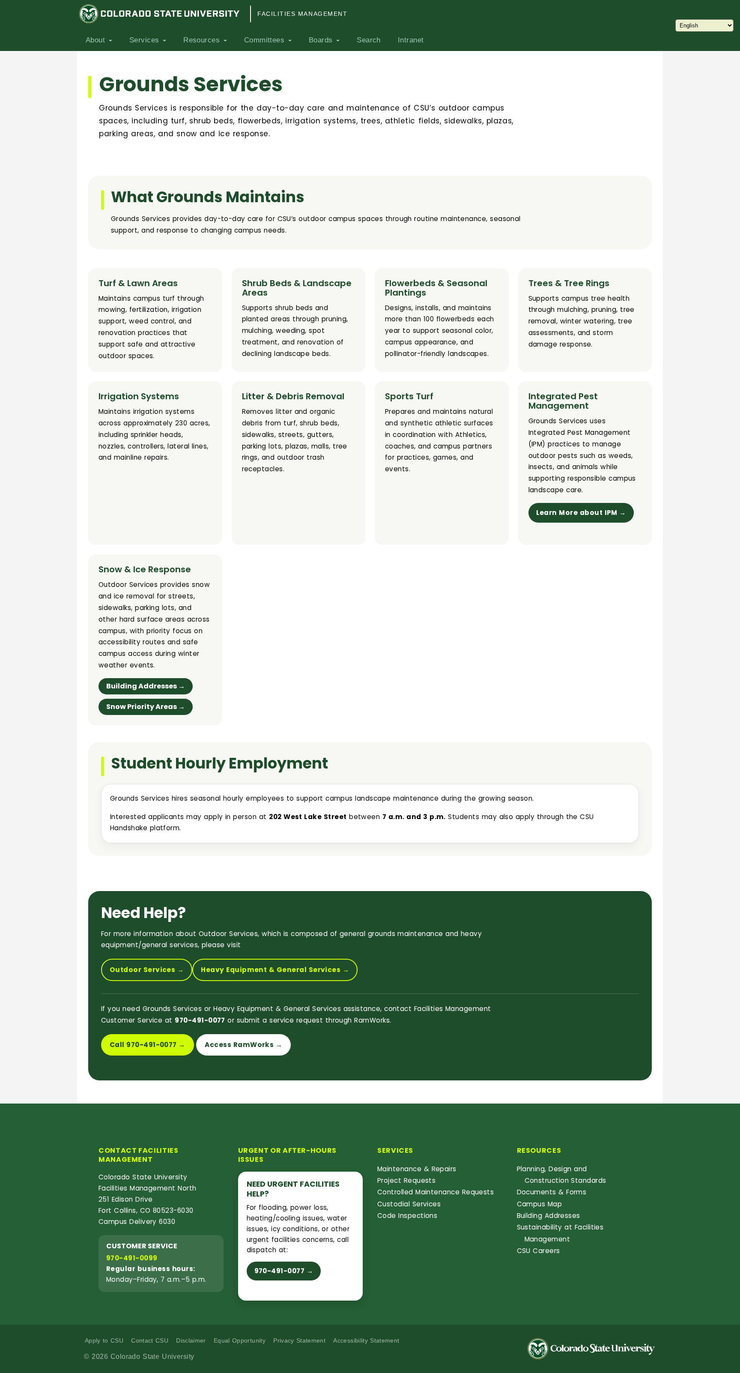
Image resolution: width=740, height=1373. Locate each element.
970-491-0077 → (283, 1270)
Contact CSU (149, 1340)
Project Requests (406, 1180)
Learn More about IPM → (581, 512)
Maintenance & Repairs (417, 1168)
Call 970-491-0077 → (147, 1044)
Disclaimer (191, 1340)
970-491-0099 (131, 1257)
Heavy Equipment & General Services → (275, 969)
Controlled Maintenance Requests (435, 1192)
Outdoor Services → (147, 969)
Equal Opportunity (240, 1340)
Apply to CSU (104, 1340)
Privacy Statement (299, 1340)
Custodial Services (409, 1204)
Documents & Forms (552, 1192)
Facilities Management (302, 13)
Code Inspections (407, 1215)
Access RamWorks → (243, 1044)
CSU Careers (538, 1250)
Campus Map (539, 1204)
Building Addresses (548, 1215)
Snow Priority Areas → (145, 707)
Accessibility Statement (366, 1340)
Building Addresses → (145, 686)
